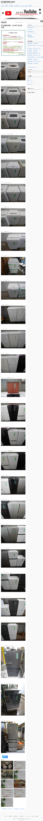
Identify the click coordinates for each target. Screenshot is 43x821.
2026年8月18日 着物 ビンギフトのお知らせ (35, 46)
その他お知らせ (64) (30, 27)
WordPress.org (29, 84)
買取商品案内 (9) (31, 36)
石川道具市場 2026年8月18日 (32, 43)
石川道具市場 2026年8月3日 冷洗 (33, 61)
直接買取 (30, 5)
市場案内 (6, 5)
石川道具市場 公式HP (8, 2)
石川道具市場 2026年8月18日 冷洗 (33, 48)
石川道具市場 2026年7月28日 (32, 63)
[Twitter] (3, 757)
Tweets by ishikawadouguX (31, 67)
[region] (21, 14)
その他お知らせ (17, 5)
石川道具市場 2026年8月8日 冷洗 (33, 55)
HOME (3, 5)
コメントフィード (30, 82)
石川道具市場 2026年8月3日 (32, 59)
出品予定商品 (11, 5)
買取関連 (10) (29, 35)
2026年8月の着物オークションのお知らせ (34, 57)
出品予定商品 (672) (30, 31)
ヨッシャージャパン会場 (24, 5)
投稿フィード (29, 80)
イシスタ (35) (29, 29)
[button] (21, 13)
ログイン (28, 78)
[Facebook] (6, 757)
